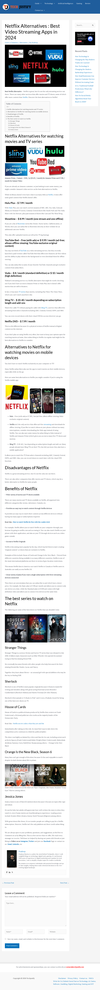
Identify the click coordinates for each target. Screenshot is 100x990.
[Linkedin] (9, 872)
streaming (48, 424)
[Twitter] (12, 872)
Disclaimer (62, 978)
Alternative (24, 43)
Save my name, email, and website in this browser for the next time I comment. (36, 939)
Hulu (11, 208)
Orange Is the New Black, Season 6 (20, 127)
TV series (22, 292)
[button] (40, 3)
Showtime (21, 224)
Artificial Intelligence (65, 3)
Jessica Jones (14, 129)
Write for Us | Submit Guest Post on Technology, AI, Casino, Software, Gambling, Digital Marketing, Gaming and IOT (74, 982)
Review (87, 3)
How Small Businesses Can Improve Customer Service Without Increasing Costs (85, 79)
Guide (37, 3)
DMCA (91, 978)
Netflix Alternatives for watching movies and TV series (25, 109)
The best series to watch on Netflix (19, 119)
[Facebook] (7, 872)
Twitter (31, 841)
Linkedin (15, 844)
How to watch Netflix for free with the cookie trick (31, 522)
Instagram (24, 841)
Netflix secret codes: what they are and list (28, 723)
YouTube (23, 251)
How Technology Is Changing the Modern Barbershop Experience (83, 69)
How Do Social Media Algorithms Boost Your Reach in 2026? (83, 98)
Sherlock (13, 123)
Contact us (39, 10)
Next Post (64, 883)
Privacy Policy (73, 978)
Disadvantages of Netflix (15, 114)
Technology (49, 3)
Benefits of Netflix (13, 116)
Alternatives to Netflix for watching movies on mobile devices (27, 112)
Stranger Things (15, 121)
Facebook (47, 841)
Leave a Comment (11, 43)
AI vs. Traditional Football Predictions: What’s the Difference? (84, 89)
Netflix (25, 97)
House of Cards (14, 125)
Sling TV (44, 308)
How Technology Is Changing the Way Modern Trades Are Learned (85, 59)
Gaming (79, 3)
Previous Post (8, 883)
